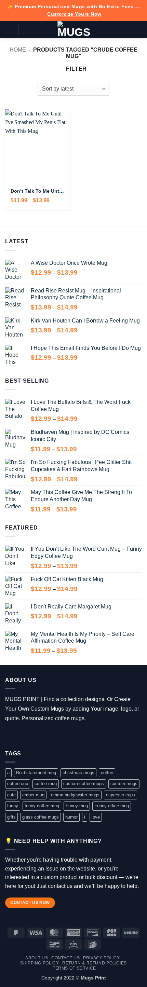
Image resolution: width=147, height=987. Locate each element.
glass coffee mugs (40, 817)
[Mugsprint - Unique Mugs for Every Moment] (73, 29)
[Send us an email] (40, 735)
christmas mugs (78, 772)
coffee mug (46, 783)
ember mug (33, 794)
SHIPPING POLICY (39, 963)
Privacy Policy (101, 958)
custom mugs (123, 783)
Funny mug (77, 805)
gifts (11, 817)
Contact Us (65, 958)
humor (71, 817)
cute (11, 794)
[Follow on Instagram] (20, 735)
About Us (36, 958)
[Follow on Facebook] (10, 735)
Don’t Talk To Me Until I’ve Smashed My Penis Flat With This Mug (38, 191)
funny (12, 805)
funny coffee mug (42, 805)
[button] (9, 29)
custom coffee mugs (83, 783)
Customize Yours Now (74, 14)
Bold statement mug (36, 772)
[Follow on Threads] (30, 735)
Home (18, 50)
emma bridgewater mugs (75, 794)
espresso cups (120, 794)
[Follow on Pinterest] (49, 735)
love (96, 817)
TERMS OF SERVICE (74, 968)
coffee (107, 772)
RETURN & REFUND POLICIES (94, 963)
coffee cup (17, 783)
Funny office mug (111, 805)
